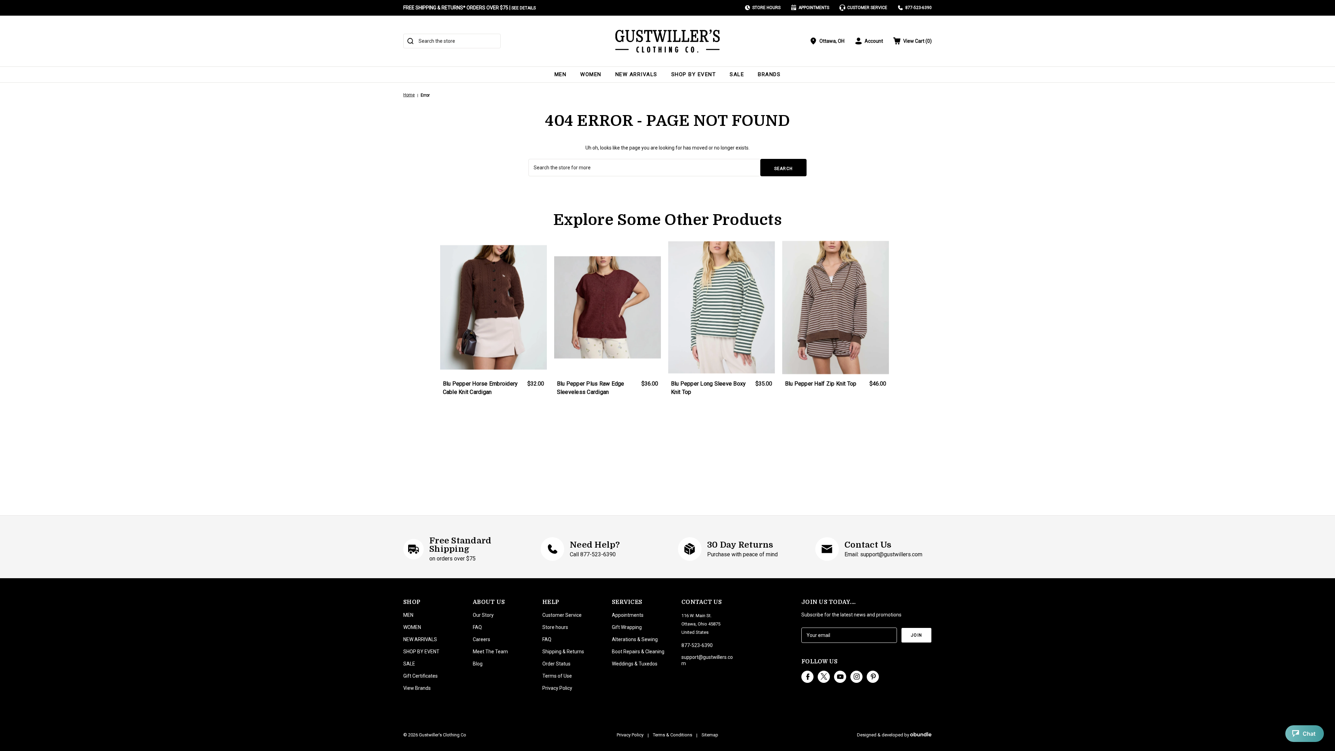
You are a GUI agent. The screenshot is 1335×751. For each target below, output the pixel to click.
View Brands (417, 688)
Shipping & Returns (563, 651)
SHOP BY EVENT (693, 74)
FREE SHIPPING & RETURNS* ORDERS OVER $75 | (469, 7)
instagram (856, 677)
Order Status (556, 664)
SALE (737, 74)
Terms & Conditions (672, 734)
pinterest (873, 677)
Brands (769, 74)
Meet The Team (490, 651)
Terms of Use (557, 676)
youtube (840, 677)
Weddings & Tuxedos (634, 664)
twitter (824, 677)
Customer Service (867, 7)
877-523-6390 (918, 7)
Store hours (555, 627)
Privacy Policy (557, 688)
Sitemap (710, 734)
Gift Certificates (420, 676)
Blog (478, 664)
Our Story (483, 615)
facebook (807, 677)
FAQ (477, 627)
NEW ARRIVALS (636, 74)
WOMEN (590, 74)
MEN (561, 74)
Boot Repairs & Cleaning (638, 651)
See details (523, 8)
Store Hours (766, 7)
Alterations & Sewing (635, 639)
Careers (481, 639)
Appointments (814, 7)
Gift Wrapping (627, 627)
